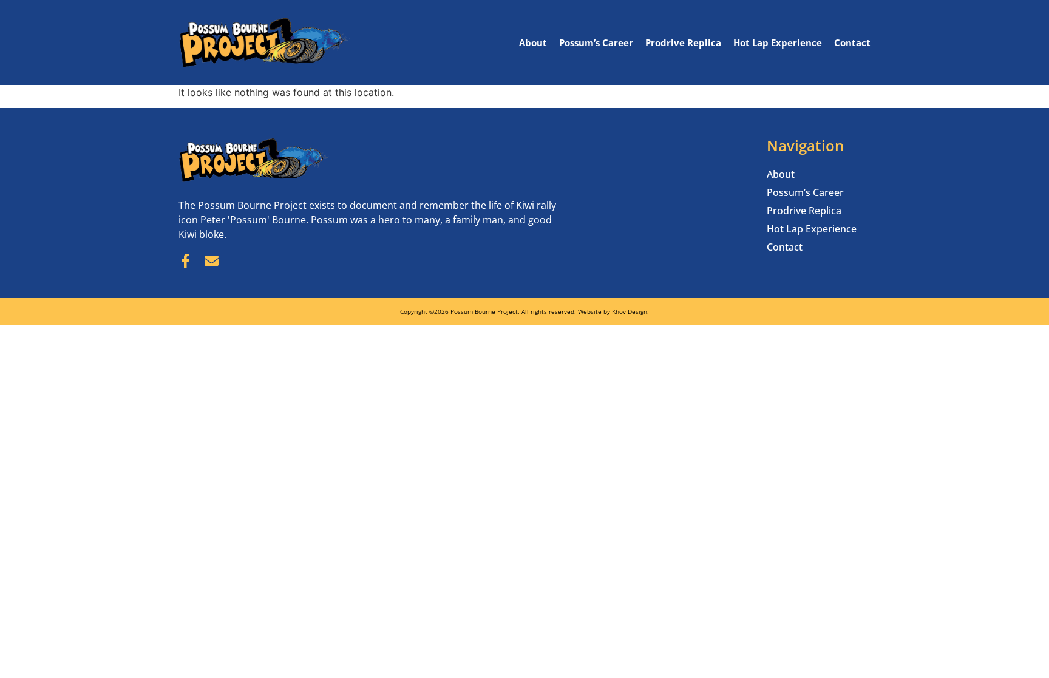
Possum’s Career (596, 42)
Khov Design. (630, 311)
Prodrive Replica (683, 42)
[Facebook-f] (185, 261)
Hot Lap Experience (777, 42)
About (533, 42)
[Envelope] (212, 261)
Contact (852, 42)
